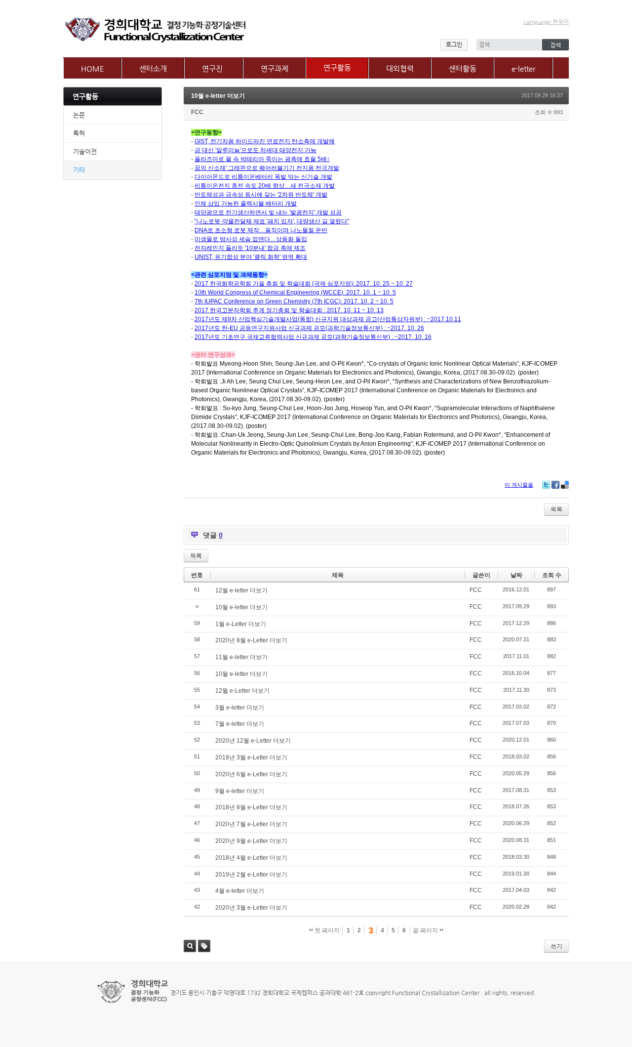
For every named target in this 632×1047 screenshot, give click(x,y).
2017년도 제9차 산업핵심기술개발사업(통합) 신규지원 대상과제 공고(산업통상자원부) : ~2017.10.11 (328, 319)
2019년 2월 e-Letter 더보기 (251, 874)
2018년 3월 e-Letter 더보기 (251, 757)
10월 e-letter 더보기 (218, 95)
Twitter (546, 485)
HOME (92, 68)
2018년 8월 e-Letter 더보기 (251, 807)
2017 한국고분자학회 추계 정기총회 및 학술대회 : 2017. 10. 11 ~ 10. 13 (289, 310)
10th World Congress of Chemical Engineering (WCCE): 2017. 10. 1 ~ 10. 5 (295, 292)
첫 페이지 (326, 930)
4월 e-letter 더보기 (239, 890)
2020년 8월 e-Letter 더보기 (251, 640)
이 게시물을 (519, 485)
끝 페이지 (426, 930)
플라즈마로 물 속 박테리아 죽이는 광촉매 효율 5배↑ (262, 159)
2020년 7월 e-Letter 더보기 (251, 824)
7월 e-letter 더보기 (239, 723)
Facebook (555, 485)
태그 (204, 946)
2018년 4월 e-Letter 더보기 (251, 857)
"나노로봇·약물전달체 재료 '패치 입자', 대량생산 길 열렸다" (272, 221)
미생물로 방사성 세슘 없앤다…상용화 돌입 (251, 239)
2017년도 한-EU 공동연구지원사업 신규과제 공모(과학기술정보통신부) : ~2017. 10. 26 (309, 328)
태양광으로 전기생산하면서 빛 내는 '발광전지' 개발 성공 (268, 212)
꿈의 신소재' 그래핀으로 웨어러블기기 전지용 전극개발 (267, 168)
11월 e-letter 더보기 (241, 657)
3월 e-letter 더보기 (239, 707)
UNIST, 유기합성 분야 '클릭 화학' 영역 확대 (251, 256)
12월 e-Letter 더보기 (242, 690)
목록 (556, 509)
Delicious (565, 485)
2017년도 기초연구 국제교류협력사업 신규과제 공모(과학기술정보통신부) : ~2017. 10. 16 (313, 337)
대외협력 (400, 68)
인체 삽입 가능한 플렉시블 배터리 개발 (246, 203)
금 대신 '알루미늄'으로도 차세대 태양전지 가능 (255, 150)
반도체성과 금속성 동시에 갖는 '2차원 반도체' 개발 (261, 194)
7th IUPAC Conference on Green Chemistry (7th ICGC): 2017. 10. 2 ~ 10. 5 (294, 301)
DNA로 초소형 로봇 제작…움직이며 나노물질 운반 (261, 230)
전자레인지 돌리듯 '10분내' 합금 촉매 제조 (250, 248)
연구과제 (274, 68)
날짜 (516, 575)
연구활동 (337, 67)
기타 (79, 169)
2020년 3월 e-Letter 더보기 (251, 907)
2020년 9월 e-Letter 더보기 (251, 841)
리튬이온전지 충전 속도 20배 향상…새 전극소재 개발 (265, 185)
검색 (190, 946)
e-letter (523, 68)
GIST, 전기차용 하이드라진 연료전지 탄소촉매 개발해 (265, 141)
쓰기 (556, 946)
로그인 (454, 44)
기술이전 (85, 151)
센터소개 (153, 68)
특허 (79, 133)
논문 (79, 115)
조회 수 (551, 575)
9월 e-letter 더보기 (239, 791)
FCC (197, 112)
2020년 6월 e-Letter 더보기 (251, 774)
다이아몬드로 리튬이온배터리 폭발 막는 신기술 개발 (263, 176)
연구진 (212, 68)
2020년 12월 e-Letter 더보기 (253, 740)
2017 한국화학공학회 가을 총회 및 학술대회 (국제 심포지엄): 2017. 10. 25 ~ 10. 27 (304, 283)
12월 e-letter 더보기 (241, 590)
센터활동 (462, 68)
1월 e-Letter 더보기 (240, 624)
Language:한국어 (546, 21)
